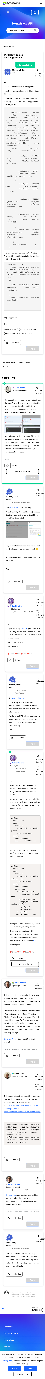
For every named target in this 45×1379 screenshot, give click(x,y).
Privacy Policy (7, 1361)
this (34, 940)
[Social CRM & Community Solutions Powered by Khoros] (37, 1309)
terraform (31, 333)
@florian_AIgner (10, 1039)
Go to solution (25, 65)
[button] (14, 1368)
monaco (21, 333)
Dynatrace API (8, 46)
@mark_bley (11, 1195)
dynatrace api (10, 333)
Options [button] (41, 46)
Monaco (24, 628)
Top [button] (3, 1308)
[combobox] (22, 30)
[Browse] (9, 12)
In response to (22, 502)
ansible (14, 329)
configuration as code (28, 329)
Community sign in (35, 12)
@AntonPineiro (17, 698)
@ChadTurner (15, 507)
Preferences (22, 1374)
